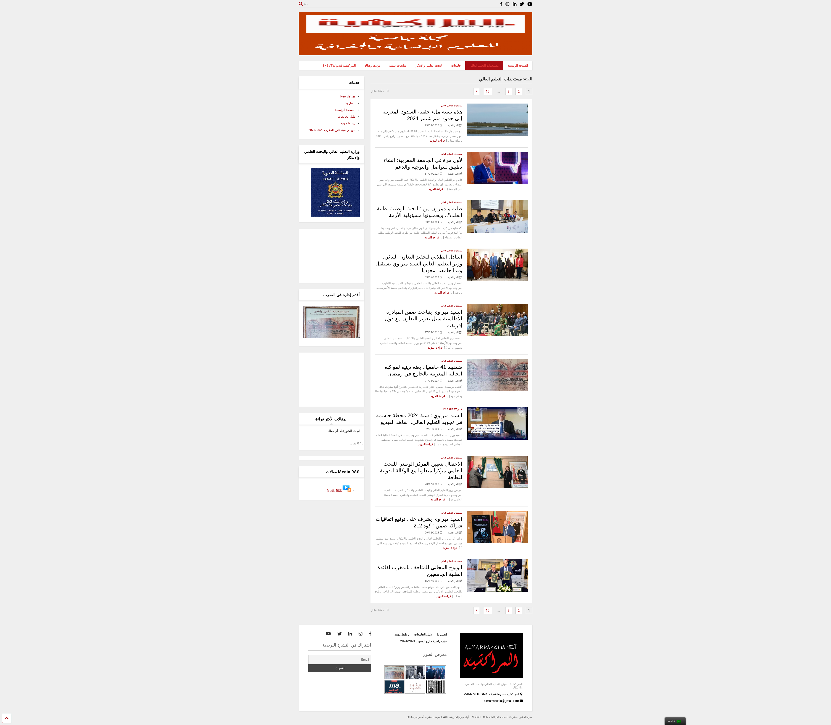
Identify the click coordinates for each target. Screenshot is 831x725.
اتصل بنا (350, 103)
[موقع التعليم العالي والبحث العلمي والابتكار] (415, 53)
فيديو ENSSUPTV (452, 409)
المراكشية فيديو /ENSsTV (339, 65)
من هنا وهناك (372, 65)
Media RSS (334, 490)
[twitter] (522, 4)
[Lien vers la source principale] (347, 490)
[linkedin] (515, 4)
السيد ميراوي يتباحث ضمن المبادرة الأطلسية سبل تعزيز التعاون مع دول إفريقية (423, 318)
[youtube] (529, 4)
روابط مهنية (348, 123)
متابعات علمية (397, 65)
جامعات (456, 65)
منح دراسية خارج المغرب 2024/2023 (331, 130)
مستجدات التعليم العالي (484, 65)
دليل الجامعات (346, 116)
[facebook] (501, 4)
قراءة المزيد (437, 140)
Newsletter (347, 96)
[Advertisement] (331, 256)
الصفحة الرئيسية (517, 65)
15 (488, 91)
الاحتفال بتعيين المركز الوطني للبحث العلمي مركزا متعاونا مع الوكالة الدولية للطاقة (421, 470)
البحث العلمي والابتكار (429, 65)
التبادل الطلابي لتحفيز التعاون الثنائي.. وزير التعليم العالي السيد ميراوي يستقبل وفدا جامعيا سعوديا (418, 263)
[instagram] (507, 4)
